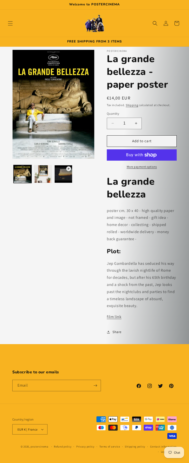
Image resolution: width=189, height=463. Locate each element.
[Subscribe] (95, 385)
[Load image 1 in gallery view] (23, 174)
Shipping (132, 105)
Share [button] (117, 332)
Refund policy (62, 446)
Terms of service (109, 446)
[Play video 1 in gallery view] (63, 174)
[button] (10, 23)
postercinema (39, 446)
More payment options (142, 166)
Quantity (113, 114)
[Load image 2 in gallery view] (43, 174)
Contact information (163, 446)
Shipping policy (135, 446)
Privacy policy (85, 446)
